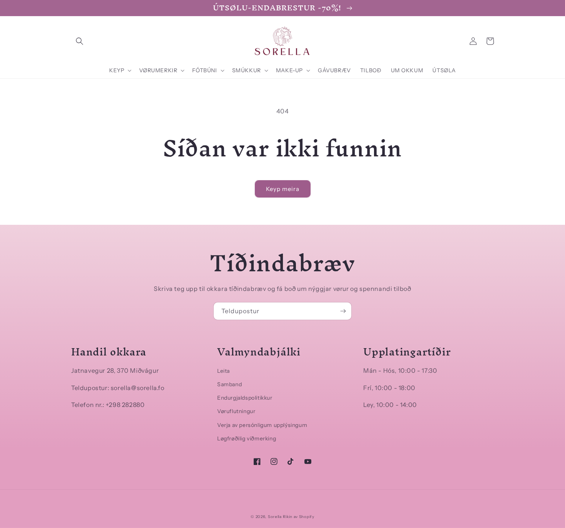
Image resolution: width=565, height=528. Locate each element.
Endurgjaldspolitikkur (245, 397)
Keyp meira (282, 189)
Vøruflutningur (236, 411)
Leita (223, 370)
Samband (229, 384)
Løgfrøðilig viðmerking (246, 438)
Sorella (275, 516)
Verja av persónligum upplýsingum (262, 425)
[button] (79, 41)
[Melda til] (342, 311)
